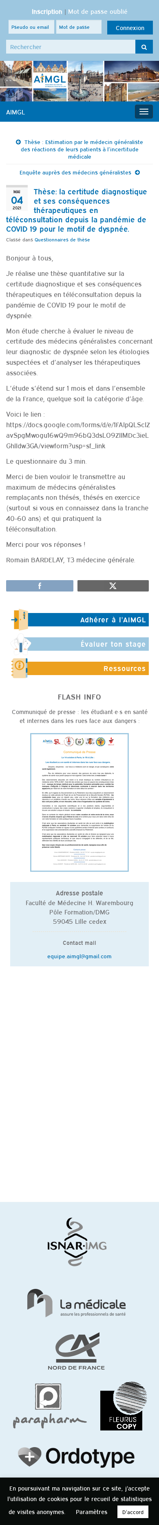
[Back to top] (140, 1507)
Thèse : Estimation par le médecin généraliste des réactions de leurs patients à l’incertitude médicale (82, 149)
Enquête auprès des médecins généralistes (75, 172)
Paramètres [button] (91, 1511)
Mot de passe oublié (98, 11)
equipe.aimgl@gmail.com (79, 955)
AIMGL (15, 112)
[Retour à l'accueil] (79, 81)
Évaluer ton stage (113, 644)
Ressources (125, 668)
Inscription (47, 11)
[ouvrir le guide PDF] (79, 801)
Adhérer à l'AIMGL (113, 619)
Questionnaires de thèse (62, 239)
